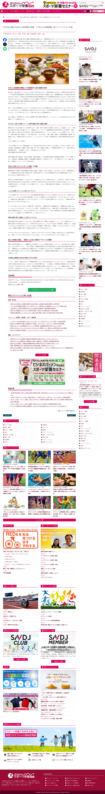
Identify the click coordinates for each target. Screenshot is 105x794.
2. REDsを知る (8, 556)
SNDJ (6, 442)
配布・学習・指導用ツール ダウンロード (14, 568)
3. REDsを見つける (9, 559)
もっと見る (41, 355)
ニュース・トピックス (11, 17)
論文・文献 (42, 34)
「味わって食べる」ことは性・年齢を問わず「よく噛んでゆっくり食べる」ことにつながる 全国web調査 (40, 397)
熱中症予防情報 (46, 11)
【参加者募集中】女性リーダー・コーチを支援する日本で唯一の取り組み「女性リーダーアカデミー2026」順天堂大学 (90, 177)
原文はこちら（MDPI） (14, 284)
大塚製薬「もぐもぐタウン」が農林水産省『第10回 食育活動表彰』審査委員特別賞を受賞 (90, 227)
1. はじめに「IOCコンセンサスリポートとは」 (16, 554)
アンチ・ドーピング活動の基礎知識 (50, 620)
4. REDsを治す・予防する (11, 561)
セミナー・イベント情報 (53, 780)
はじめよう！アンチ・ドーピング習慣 (51, 612)
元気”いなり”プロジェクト (73, 778)
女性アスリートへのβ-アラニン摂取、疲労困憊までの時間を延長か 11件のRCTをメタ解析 (64, 468)
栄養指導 (34, 34)
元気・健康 (26, 34)
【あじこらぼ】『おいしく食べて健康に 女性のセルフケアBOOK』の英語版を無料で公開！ (36, 404)
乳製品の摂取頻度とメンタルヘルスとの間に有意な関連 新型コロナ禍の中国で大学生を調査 (36, 312)
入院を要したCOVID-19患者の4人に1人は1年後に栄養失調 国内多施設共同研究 (33, 308)
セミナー (22, 11)
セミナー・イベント (47, 439)
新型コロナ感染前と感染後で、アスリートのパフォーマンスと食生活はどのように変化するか (36, 330)
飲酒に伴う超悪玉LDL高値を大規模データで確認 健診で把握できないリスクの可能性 (64, 491)
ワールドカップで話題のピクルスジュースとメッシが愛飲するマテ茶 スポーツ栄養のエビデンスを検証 (90, 104)
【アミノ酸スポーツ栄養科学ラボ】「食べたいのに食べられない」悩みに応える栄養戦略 (90, 251)
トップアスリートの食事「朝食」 (49, 555)
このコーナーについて (47, 577)
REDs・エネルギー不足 (48, 434)
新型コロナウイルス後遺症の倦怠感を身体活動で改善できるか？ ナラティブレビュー (34, 339)
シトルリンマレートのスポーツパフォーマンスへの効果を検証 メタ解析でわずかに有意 (39, 491)
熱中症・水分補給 (9, 434)
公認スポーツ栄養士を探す (73, 785)
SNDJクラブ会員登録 (72, 780)
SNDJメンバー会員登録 (72, 783)
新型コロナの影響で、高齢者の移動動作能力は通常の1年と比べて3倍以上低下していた (34, 343)
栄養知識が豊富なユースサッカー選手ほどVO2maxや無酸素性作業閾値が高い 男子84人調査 (39, 468)
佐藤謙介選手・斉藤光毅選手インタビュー (52, 710)
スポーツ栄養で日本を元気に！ (11, 624)
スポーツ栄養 (17, 34)
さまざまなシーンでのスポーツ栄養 (12, 620)
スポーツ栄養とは (14, 11)
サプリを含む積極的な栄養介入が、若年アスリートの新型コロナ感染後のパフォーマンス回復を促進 (38, 306)
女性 (6, 432)
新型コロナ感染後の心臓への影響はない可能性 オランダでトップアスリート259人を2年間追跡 (37, 323)
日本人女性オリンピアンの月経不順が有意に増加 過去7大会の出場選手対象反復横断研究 (90, 153)
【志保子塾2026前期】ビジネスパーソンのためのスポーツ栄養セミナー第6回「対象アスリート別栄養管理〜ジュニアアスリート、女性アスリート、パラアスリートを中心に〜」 (90, 387)
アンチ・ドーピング (47, 432)
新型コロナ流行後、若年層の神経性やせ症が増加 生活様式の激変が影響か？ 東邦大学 (34, 304)
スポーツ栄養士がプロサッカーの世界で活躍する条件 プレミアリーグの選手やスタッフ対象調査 (90, 202)
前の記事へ (8, 415)
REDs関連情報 (7, 573)
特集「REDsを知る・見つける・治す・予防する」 (16, 551)
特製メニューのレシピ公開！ (48, 568)
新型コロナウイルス (47, 442)
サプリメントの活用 (46, 616)
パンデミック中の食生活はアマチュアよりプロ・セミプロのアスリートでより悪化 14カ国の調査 (37, 321)
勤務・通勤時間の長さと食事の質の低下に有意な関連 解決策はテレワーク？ (32, 345)
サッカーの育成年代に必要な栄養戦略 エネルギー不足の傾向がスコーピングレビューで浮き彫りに (38, 406)
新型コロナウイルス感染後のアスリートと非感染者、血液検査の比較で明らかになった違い (35, 326)
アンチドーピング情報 (52, 785)
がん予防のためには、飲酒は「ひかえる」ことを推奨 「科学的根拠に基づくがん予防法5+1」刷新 (90, 128)
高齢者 (44, 429)
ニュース (6, 11)
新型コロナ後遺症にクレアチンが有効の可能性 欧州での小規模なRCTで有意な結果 (34, 310)
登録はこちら (20, 659)
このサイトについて (92, 778)
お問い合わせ (90, 785)
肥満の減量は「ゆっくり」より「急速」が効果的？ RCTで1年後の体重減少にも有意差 (14, 468)
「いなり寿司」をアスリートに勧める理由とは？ (54, 697)
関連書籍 (38, 11)
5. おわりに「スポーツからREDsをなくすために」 (17, 564)
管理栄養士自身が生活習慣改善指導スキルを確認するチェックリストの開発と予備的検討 (90, 276)
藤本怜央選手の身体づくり (48, 551)
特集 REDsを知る (30, 11)
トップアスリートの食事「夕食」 (49, 564)
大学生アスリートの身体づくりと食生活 (51, 714)
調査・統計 (45, 437)
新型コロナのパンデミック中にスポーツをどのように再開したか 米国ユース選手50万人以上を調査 (38, 328)
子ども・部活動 (8, 429)
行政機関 (7, 439)
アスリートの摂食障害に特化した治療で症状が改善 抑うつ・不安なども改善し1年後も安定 (64, 514)
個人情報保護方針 (91, 783)
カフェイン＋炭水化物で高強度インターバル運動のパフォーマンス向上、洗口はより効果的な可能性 (14, 491)
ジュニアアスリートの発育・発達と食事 (51, 718)
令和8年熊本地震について (85, 59)
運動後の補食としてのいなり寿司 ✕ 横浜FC (52, 701)
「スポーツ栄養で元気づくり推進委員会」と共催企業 (55, 692)
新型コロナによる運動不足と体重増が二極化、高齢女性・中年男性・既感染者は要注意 (34, 341)
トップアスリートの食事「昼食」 (49, 560)
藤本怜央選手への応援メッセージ (49, 573)
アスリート (45, 427)
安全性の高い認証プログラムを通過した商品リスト (54, 624)
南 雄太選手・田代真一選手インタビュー (51, 705)
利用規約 (89, 780)
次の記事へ (71, 415)
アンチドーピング (55, 11)
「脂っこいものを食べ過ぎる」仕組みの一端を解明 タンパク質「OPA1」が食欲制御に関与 (14, 514)
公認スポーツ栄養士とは (9, 616)
